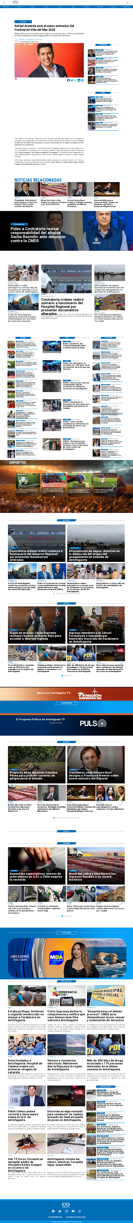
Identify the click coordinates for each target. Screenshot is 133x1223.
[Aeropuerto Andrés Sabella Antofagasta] (96, 431)
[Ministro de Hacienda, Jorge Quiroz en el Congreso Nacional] (91, 80)
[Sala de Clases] (96, 399)
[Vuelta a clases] (91, 1094)
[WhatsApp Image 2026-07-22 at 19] (11, 374)
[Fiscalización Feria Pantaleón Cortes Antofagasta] (96, 388)
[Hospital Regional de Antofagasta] (66, 279)
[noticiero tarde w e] (67, 977)
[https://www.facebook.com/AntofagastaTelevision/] (53, 1212)
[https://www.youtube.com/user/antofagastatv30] (73, 1212)
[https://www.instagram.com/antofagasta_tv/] (66, 1212)
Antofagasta (22, 474)
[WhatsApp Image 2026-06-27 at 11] (11, 444)
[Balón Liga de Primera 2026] (11, 384)
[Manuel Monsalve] (91, 71)
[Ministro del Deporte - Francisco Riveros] (91, 53)
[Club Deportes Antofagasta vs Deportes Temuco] (11, 344)
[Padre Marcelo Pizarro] (91, 109)
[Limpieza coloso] (91, 1163)
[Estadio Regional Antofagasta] (11, 434)
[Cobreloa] (11, 404)
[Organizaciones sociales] (96, 409)
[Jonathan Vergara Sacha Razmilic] (96, 377)
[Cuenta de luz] (91, 1174)
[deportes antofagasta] (11, 354)
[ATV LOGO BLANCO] (66, 1208)
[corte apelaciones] (96, 366)
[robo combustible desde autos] (91, 117)
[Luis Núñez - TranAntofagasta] (91, 100)
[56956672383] (79, 1212)
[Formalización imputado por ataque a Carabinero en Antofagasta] (96, 453)
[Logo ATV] (15, 2)
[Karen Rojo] (96, 442)
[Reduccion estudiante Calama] (91, 126)
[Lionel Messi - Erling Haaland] (11, 454)
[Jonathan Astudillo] (11, 414)
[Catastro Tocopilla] (96, 420)
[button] (18, 195)
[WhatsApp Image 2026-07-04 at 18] (11, 424)
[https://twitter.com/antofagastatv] (60, 1212)
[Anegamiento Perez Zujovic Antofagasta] (96, 355)
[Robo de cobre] (91, 62)
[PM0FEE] (11, 364)
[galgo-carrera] (91, 1117)
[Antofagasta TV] (4, 2)
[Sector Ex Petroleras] (91, 1140)
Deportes (47, 474)
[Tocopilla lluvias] (91, 1105)
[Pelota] (11, 394)
